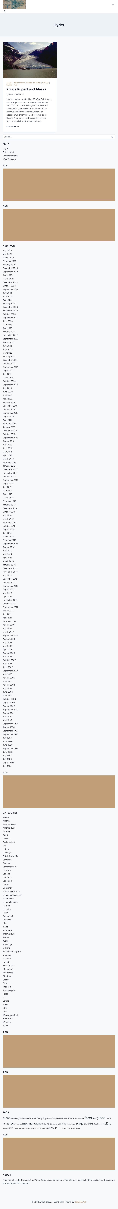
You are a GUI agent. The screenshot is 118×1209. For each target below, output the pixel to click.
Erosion (77, 1118)
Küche (5, 941)
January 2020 (9, 402)
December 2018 (10, 431)
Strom (28, 1128)
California (7, 860)
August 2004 (9, 685)
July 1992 (7, 755)
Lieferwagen (18, 1124)
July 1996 (7, 738)
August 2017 (8, 483)
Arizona (6, 831)
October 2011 (9, 604)
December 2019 (10, 406)
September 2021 (10, 367)
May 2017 (7, 491)
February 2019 (9, 423)
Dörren (6, 884)
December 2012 (10, 579)
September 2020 (10, 385)
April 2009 (7, 649)
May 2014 (7, 554)
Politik (5, 994)
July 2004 (7, 688)
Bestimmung (24, 1118)
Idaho (5, 927)
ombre (54, 1124)
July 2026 (7, 250)
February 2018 (9, 462)
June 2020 (8, 392)
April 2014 (7, 558)
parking (62, 1123)
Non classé (8, 973)
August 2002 (9, 706)
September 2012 (10, 586)
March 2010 (8, 632)
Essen (5, 913)
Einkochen (7, 888)
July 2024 (7, 293)
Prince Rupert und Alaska (26, 89)
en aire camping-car (12, 895)
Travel (9, 85)
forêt (88, 1118)
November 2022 (10, 335)
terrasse (33, 1128)
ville (43, 1128)
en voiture (7, 909)
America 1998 (9, 828)
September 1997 (10, 731)
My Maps (7, 958)
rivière (107, 1123)
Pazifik (69, 1124)
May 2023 (7, 325)
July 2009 (7, 642)
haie (109, 1118)
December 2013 (10, 568)
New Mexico (8, 965)
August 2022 (9, 342)
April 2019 (7, 420)
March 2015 (8, 536)
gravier (101, 1118)
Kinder (6, 937)
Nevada (6, 962)
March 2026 (8, 257)
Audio (5, 835)
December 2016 (10, 508)
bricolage (7, 852)
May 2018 (7, 452)
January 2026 (9, 265)
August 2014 (9, 547)
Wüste (64, 1128)
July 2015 (7, 533)
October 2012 (9, 582)
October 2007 (9, 660)
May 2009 (7, 646)
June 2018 (7, 448)
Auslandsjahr (9, 842)
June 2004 (8, 692)
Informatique (8, 934)
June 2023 (8, 321)
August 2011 (8, 611)
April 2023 (7, 328)
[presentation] (30, 60)
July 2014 (7, 551)
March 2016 (8, 519)
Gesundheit (8, 916)
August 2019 (9, 416)
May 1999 (7, 720)
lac (12, 1123)
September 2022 (10, 339)
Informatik (7, 930)
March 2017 (8, 498)
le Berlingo (7, 944)
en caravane (8, 898)
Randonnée (98, 1124)
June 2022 (8, 349)
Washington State (11, 1015)
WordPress (8, 1018)
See (19, 1128)
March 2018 (8, 459)
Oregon (6, 980)
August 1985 (8, 762)
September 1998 (10, 724)
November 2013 (10, 572)
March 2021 (8, 378)
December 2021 (10, 360)
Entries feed (8, 152)
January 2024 (9, 303)
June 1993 (8, 752)
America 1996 (19, 83)
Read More (12, 126)
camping (7, 870)
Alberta (6, 821)
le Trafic (6, 948)
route (5, 1128)
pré (90, 1123)
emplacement (67, 1118)
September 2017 (10, 480)
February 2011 (9, 621)
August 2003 (9, 702)
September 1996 (10, 734)
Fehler (81, 1118)
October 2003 (9, 699)
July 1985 (7, 766)
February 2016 (9, 522)
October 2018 (9, 434)
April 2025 (7, 275)
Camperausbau (10, 867)
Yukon (5, 1026)
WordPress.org (9, 159)
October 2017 (9, 476)
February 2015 (9, 540)
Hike (5, 923)
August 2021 (8, 370)
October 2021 (9, 363)
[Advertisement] (59, 185)
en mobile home (10, 902)
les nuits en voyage (12, 951)
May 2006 (7, 674)
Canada (45, 83)
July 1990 (7, 759)
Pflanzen (7, 987)
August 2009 (9, 639)
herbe (6, 1123)
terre (39, 1128)
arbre (6, 1118)
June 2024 (8, 296)
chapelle (56, 1118)
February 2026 (9, 261)
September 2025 (10, 272)
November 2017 (10, 473)
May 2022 (7, 353)
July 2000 (7, 717)
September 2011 (10, 607)
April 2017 (7, 494)
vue (48, 1128)
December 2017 (10, 469)
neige (49, 1124)
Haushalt (7, 920)
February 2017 (9, 501)
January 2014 (9, 565)
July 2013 (7, 575)
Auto (5, 845)
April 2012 (7, 596)
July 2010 (7, 628)
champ (49, 1118)
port (5, 997)
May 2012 (7, 593)
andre (11, 94)
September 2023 (10, 318)
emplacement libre (11, 891)
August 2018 (8, 441)
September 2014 (10, 544)
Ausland (6, 838)
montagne (35, 1123)
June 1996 (8, 741)
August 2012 (8, 589)
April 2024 (7, 300)
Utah (5, 1011)
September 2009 (11, 635)
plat (85, 1124)
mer (25, 1123)
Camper (32, 1118)
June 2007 (8, 667)
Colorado (7, 877)
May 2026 (7, 254)
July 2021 (7, 374)
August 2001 (9, 713)
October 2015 (9, 526)
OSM (5, 983)
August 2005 (9, 678)
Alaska (9, 83)
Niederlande (8, 969)
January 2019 (9, 427)
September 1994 (10, 748)
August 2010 (9, 625)
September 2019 (10, 413)
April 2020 (7, 399)
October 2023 (9, 314)
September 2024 (10, 289)
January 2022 (9, 356)
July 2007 (7, 664)
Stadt (23, 1128)
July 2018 (7, 445)
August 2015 (8, 529)
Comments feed (10, 156)
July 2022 (7, 346)
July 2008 (7, 657)
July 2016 (7, 515)
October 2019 (9, 409)
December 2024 (10, 282)
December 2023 (10, 307)
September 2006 (11, 671)
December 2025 (10, 268)
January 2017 (9, 505)
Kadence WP (80, 1202)
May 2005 (7, 681)
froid (94, 1118)
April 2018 (7, 455)
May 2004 (7, 695)
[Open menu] (113, 4)
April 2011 (7, 618)
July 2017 (7, 487)
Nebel (44, 1124)
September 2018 (10, 438)
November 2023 (10, 310)
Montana (7, 955)
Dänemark (7, 881)
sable (10, 1127)
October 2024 (9, 286)
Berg (17, 1118)
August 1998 (9, 727)
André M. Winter (32, 1180)
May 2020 (7, 395)
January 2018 (9, 466)
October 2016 (9, 512)
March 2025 (8, 279)
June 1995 (7, 745)
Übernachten (71, 1128)
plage (79, 1123)
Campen (6, 863)
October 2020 (9, 381)
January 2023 (9, 332)
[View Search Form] (5, 11)
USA (15, 85)
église (78, 1128)
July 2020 (7, 388)
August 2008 (9, 653)
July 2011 (7, 614)
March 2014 (8, 561)
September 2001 (10, 709)
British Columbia (33, 83)
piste (73, 1124)
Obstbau (7, 976)
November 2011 (10, 600)
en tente (6, 905)
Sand (16, 1128)
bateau (6, 849)
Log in (5, 148)
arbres (13, 1118)
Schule (6, 1001)
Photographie (9, 990)
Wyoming (7, 1022)
